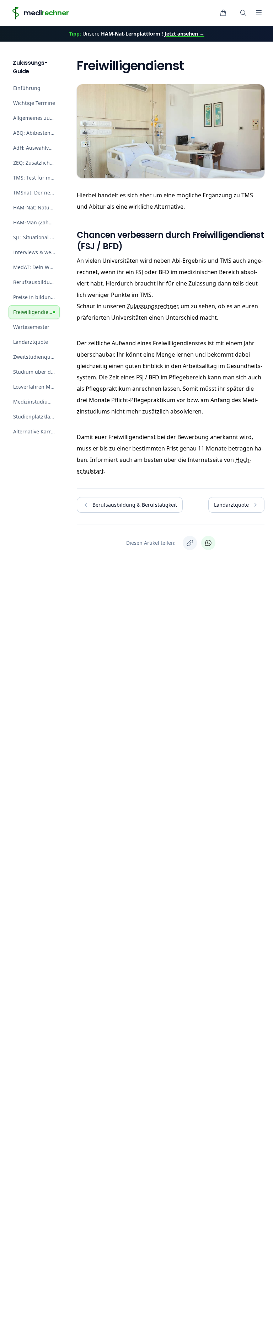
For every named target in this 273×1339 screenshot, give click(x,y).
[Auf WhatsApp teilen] (208, 543)
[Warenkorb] (223, 13)
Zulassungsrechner (152, 306)
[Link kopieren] (190, 543)
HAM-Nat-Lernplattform (130, 33)
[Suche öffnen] (243, 13)
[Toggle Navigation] (259, 13)
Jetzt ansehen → (184, 33)
